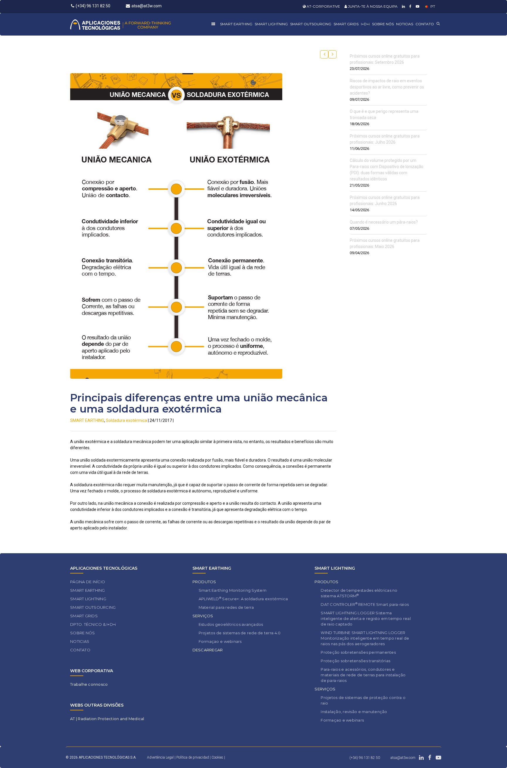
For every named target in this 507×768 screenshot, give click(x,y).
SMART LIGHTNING (271, 24)
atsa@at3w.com (146, 6)
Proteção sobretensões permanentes (358, 652)
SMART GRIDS (346, 24)
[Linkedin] (402, 6)
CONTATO (424, 24)
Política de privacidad (193, 757)
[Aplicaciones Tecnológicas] (131, 24)
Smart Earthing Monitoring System (232, 590)
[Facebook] (409, 6)
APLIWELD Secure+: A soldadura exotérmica (243, 598)
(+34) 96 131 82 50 (93, 6)
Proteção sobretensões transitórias (355, 660)
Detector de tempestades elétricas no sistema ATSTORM (359, 593)
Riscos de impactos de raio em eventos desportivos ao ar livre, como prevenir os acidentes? (387, 86)
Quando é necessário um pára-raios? (384, 222)
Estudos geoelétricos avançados (231, 624)
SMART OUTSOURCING (310, 24)
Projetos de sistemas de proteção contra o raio (363, 700)
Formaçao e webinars (220, 641)
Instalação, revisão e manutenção (354, 711)
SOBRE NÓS (383, 24)
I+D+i (365, 24)
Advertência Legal (160, 757)
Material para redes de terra (226, 607)
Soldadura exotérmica (126, 420)
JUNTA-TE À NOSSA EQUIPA (372, 6)
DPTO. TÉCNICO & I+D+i (93, 624)
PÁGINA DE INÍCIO (87, 581)
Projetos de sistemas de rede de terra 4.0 (240, 633)
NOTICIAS (404, 24)
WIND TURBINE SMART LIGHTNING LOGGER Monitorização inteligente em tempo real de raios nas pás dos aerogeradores (365, 638)
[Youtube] (417, 6)
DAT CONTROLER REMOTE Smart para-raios (365, 604)
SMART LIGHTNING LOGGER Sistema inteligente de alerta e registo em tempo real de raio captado (366, 618)
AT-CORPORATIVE (323, 6)
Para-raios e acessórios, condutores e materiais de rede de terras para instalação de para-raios (363, 675)
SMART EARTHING (236, 24)
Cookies (217, 757)
